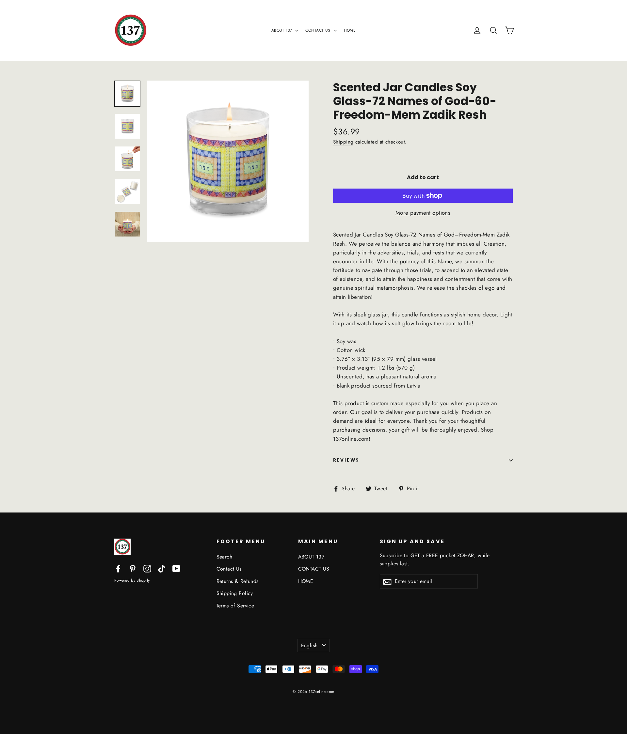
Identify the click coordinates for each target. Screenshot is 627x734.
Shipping (343, 141)
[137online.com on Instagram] (147, 568)
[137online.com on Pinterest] (133, 568)
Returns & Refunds (238, 581)
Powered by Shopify (132, 580)
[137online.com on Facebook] (118, 568)
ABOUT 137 (282, 30)
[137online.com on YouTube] (176, 568)
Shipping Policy (235, 593)
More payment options (423, 213)
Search (225, 556)
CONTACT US (318, 30)
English (309, 645)
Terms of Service (235, 605)
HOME (350, 30)
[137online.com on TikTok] (162, 568)
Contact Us (229, 569)
